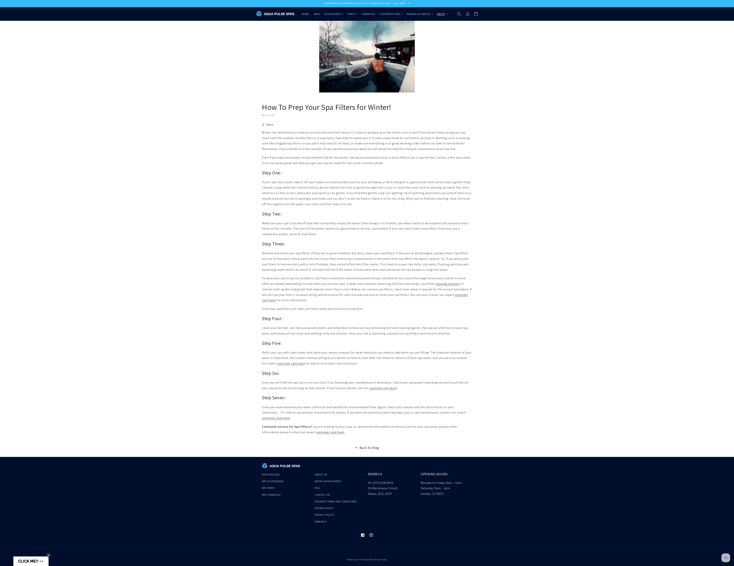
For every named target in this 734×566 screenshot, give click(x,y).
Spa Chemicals (271, 494)
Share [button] (269, 124)
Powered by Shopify (378, 559)
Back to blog (369, 447)
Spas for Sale (271, 474)
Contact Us (322, 494)
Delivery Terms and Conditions (335, 501)
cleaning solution (447, 284)
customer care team (291, 363)
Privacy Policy (324, 515)
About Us (321, 474)
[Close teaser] (48, 555)
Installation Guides (328, 481)
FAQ (317, 488)
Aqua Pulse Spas (361, 559)
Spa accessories (273, 481)
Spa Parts (268, 488)
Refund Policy (324, 508)
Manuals (320, 521)
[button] (333, 14)
